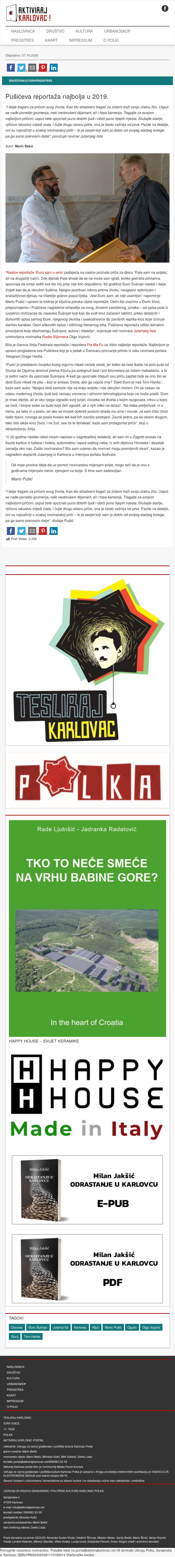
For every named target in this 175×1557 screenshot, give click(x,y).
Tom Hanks (32, 1336)
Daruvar (17, 1327)
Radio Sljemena (55, 336)
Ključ (95, 1327)
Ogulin (132, 1327)
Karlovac (80, 1327)
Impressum (80, 40)
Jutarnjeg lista (145, 330)
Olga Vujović (151, 1327)
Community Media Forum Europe (62, 1466)
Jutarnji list (60, 1327)
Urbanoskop (117, 31)
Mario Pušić (113, 1327)
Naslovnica (23, 31)
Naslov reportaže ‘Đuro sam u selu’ (35, 272)
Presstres (22, 40)
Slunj (14, 1336)
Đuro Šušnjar (37, 1327)
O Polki (111, 40)
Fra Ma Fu (95, 344)
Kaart (51, 40)
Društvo (55, 31)
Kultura (84, 31)
